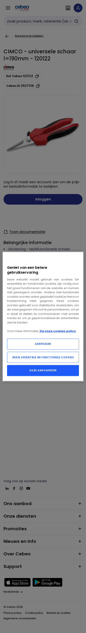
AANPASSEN (43, 344)
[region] (43, 316)
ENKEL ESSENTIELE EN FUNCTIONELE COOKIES (43, 357)
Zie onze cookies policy (57, 331)
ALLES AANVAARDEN (43, 370)
